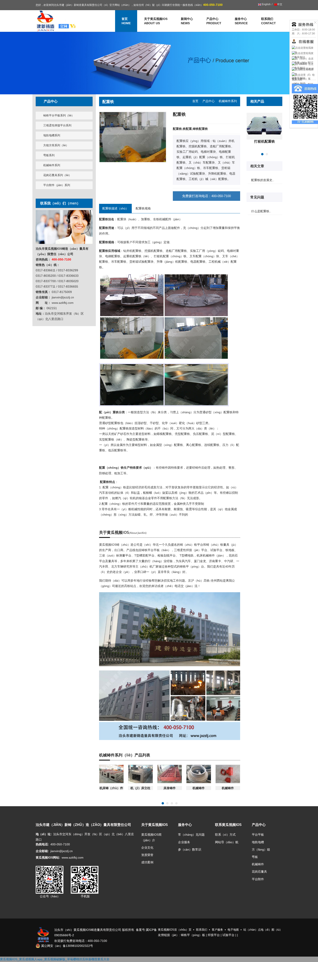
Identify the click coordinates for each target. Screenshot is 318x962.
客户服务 (217, 929)
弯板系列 (49, 155)
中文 (279, 4)
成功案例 (147, 862)
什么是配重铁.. (261, 211)
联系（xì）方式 (225, 834)
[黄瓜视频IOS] (56, 20)
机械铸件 (199, 788)
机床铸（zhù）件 (111, 788)
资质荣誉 (147, 855)
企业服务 (184, 842)
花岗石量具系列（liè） (57, 175)
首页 (195, 101)
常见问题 (257, 197)
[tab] (64, 101)
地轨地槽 (258, 842)
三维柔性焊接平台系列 (57, 125)
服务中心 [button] (241, 21)
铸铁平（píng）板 (193, 935)
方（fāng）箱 (261, 849)
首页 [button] (126, 21)
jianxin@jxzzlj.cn (61, 851)
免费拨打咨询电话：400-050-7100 (206, 196)
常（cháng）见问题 (191, 834)
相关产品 (257, 101)
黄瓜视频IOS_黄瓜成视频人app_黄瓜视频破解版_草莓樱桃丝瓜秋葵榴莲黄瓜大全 (54, 959)
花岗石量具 (259, 871)
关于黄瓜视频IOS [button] (155, 21)
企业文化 (147, 847)
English (266, 4)
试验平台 (228, 935)
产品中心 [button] (213, 21)
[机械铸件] (228, 774)
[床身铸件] (169, 774)
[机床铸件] (111, 774)
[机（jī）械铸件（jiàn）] (198, 774)
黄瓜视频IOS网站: (48, 857)
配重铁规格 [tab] (143, 208)
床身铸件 (170, 788)
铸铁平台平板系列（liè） (58, 115)
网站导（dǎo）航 (226, 842)
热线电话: (42, 844)
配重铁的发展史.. (262, 180)
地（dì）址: (44, 834)
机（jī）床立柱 (140, 788)
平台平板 (258, 834)
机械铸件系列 (51, 165)
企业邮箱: (42, 851)
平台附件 (258, 879)
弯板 (255, 857)
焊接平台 (214, 935)
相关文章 (257, 166)
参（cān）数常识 (189, 849)
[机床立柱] (140, 774)
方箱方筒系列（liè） (56, 145)
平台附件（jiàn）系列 (56, 185)
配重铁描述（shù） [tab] (115, 208)
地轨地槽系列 (51, 135)
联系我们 (268, 21)
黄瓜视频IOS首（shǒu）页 (174, 929)
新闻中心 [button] (187, 21)
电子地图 (233, 929)
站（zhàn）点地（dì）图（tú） (262, 929)
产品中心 (208, 101)
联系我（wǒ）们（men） (60, 203)
